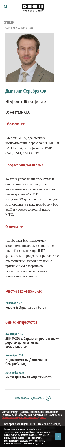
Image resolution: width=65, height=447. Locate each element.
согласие (42, 435)
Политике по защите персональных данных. (24, 417)
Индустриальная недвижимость (28, 377)
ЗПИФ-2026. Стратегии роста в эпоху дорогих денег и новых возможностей (32, 343)
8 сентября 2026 (14, 334)
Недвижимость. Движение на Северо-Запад (26, 362)
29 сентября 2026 (14, 372)
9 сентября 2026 (14, 355)
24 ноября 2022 (13, 303)
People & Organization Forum (26, 308)
